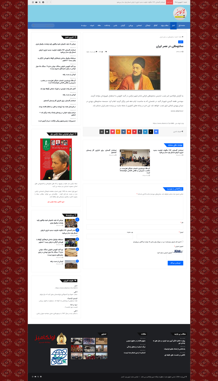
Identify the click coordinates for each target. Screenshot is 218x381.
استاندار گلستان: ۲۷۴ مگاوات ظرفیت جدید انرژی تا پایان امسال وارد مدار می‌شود (168, 151)
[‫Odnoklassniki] (118, 131)
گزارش (123, 25)
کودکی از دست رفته (56, 261)
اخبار (173, 25)
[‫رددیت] (129, 131)
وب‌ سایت (130, 232)
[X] (151, 131)
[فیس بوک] (156, 131)
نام (182, 222)
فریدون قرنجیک (72, 298)
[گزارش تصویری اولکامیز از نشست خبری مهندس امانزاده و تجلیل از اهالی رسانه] (76, 356)
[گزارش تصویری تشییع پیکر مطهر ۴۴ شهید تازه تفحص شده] (89, 356)
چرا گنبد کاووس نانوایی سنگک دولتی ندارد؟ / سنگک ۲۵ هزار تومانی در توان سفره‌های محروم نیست (50, 252)
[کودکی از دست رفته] (71, 264)
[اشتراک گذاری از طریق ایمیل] (107, 131)
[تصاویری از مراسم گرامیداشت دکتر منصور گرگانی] (76, 348)
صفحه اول (181, 25)
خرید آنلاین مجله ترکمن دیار (56, 202)
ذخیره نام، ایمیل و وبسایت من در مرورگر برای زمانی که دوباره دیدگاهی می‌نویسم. (157, 242)
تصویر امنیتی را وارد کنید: (164, 253)
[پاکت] (112, 131)
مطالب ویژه (164, 25)
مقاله (99, 25)
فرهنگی (147, 25)
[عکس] (101, 348)
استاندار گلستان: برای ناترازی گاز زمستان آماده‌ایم (101, 151)
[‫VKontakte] (123, 131)
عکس (115, 25)
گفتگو (155, 25)
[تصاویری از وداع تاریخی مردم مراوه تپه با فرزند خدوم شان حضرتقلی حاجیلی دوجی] (89, 341)
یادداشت (107, 25)
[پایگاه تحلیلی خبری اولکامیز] (180, 13)
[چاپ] (101, 131)
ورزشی (131, 25)
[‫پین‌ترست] (134, 131)
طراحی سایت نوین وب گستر (129, 377)
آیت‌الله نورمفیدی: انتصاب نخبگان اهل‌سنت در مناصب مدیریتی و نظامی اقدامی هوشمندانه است (135, 170)
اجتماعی (139, 25)
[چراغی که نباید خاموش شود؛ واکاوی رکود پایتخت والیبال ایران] (71, 223)
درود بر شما (73, 305)
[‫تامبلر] (140, 131)
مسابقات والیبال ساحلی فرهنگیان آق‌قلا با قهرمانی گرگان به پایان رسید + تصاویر (141, 2)
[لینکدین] (145, 131)
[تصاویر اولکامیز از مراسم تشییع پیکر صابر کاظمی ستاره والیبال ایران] (101, 356)
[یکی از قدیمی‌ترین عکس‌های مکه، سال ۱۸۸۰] (101, 341)
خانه (180, 37)
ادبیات (92, 25)
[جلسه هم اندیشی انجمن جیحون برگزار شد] (76, 341)
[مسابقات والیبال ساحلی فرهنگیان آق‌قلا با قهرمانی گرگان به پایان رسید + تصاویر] (71, 242)
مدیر (75, 286)
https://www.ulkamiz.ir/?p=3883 (163, 123)
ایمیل (181, 232)
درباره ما (83, 25)
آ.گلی (75, 292)
